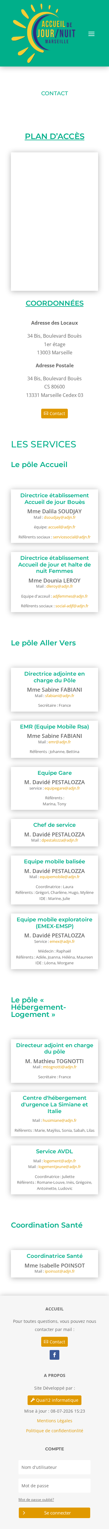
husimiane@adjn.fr (60, 1120)
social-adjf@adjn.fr (71, 606)
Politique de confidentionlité (54, 1430)
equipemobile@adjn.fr (60, 876)
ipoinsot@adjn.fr (60, 1271)
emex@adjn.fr (62, 941)
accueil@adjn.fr (61, 527)
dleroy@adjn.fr (59, 586)
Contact (57, 413)
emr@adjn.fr (59, 742)
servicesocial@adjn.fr (72, 537)
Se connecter (57, 1513)
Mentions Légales (54, 1420)
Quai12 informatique (57, 1400)
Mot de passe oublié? (36, 1499)
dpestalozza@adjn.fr (59, 840)
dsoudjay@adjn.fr (60, 517)
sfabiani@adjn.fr (59, 695)
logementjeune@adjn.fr (59, 1166)
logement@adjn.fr (60, 1161)
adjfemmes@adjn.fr (70, 596)
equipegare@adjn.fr (62, 788)
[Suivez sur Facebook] (54, 1355)
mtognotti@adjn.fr (60, 1067)
